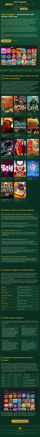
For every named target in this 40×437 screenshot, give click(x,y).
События (16, 4)
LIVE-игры (27, 4)
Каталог (32, 4)
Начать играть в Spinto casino (20, 421)
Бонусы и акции (9, 4)
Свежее (21, 4)
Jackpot (24, 6)
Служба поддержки (17, 6)
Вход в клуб (15, 40)
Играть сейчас (6, 40)
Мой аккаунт (15, 8)
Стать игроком (24, 8)
